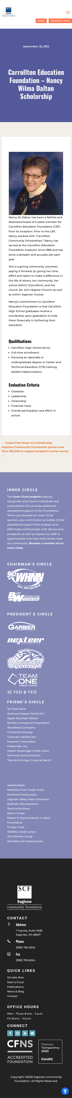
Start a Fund (15, 982)
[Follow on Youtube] (32, 1033)
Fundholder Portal (60, 20)
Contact (12, 996)
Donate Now (15, 977)
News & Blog (15, 991)
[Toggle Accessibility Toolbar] (65, 1091)
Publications (15, 986)
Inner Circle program (27, 496)
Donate (41, 20)
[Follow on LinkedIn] (25, 1033)
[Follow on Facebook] (10, 1033)
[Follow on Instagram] (17, 1033)
